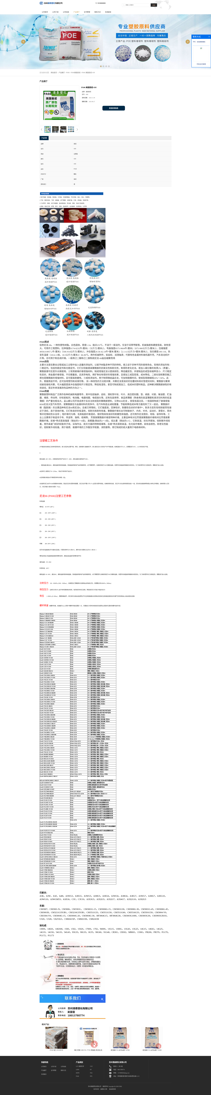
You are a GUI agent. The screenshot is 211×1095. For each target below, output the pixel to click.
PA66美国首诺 (75, 72)
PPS (91, 1076)
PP (91, 1069)
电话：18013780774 (119, 1069)
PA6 (91, 1073)
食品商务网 (112, 1089)
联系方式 (98, 12)
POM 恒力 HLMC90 (56, 1050)
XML (120, 1086)
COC (91, 1066)
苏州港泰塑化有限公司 (94, 1086)
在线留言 (108, 12)
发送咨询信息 (113, 108)
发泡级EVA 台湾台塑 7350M (152, 1050)
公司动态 (66, 12)
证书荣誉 (87, 12)
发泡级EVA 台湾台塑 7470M (120, 1050)
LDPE (77, 1069)
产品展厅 (76, 12)
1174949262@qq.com (123, 1073)
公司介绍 (55, 12)
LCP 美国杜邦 (80, 1066)
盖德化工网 (103, 1089)
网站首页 (54, 72)
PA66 (68, 72)
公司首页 (45, 12)
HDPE (77, 1073)
